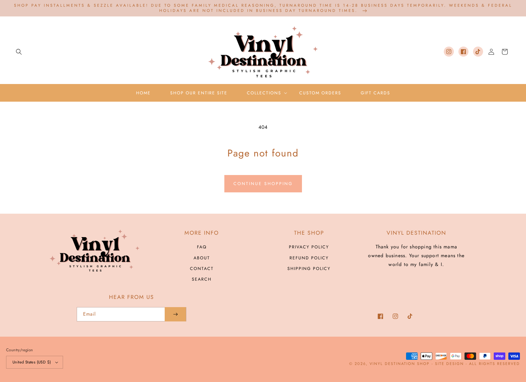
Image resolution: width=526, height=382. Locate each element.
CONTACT (202, 268)
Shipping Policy (309, 268)
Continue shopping (263, 183)
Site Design (449, 363)
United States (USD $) (31, 362)
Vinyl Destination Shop (400, 363)
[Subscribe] (175, 314)
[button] (19, 51)
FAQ (202, 247)
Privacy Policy (309, 247)
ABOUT (202, 258)
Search (202, 279)
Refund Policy (309, 258)
